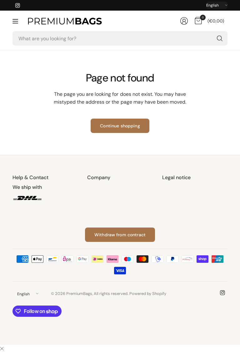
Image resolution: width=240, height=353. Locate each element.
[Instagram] (17, 5)
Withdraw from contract (120, 235)
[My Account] (184, 21)
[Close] (2, 348)
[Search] (220, 38)
